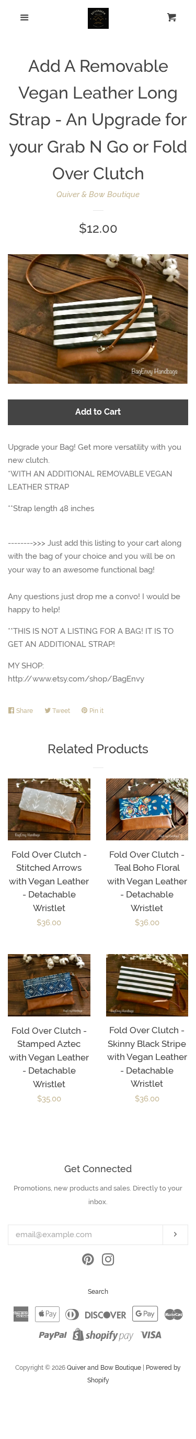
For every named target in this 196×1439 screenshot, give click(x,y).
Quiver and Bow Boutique (104, 1367)
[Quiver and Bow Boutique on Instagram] (108, 1262)
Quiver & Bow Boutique (98, 194)
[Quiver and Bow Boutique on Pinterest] (88, 1262)
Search (98, 1291)
